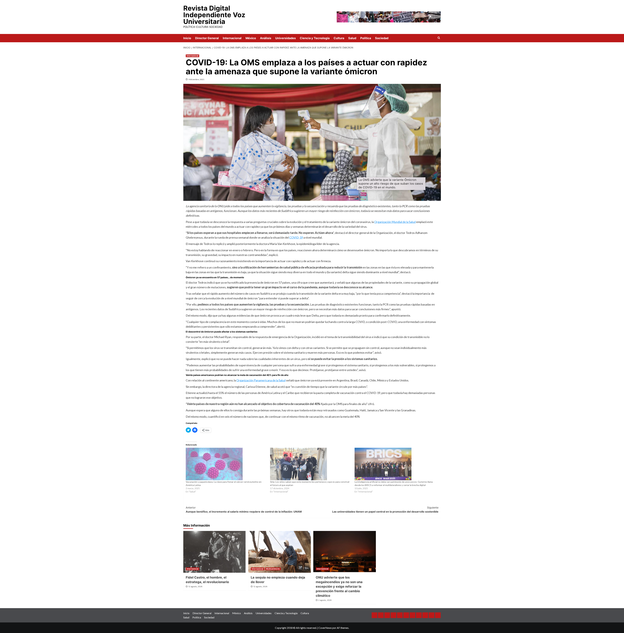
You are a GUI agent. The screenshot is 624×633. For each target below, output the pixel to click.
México (251, 38)
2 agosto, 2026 (325, 600)
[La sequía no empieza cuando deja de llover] (279, 552)
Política (365, 38)
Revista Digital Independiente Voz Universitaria (214, 15)
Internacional (232, 38)
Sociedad (381, 38)
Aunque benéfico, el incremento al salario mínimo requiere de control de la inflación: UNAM (244, 509)
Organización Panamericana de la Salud (261, 380)
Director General (207, 38)
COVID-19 (296, 237)
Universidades (285, 38)
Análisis (265, 38)
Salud (352, 38)
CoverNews (325, 627)
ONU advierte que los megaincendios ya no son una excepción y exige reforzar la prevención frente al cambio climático (339, 586)
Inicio (187, 38)
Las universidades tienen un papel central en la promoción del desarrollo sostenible (385, 509)
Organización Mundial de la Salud (395, 222)
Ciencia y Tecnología (315, 38)
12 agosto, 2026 (195, 586)
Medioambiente (273, 569)
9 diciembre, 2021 (196, 79)
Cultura (339, 38)
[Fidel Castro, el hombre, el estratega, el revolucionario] (214, 552)
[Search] (439, 38)
